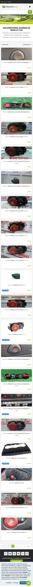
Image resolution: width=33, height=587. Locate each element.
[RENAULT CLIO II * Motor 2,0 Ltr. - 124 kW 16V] (16, 400)
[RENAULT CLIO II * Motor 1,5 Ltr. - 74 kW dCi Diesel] (16, 375)
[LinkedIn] (14, 554)
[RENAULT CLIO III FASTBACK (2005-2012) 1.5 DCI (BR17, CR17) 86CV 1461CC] (16, 326)
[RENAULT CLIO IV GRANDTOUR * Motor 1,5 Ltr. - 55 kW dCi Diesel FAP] (16, 177)
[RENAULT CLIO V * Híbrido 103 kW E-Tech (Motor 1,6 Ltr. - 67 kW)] (16, 449)
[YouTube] (10, 554)
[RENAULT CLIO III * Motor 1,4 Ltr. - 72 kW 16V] (16, 301)
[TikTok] (27, 554)
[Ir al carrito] (30, 7)
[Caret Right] (24, 546)
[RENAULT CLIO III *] (16, 474)
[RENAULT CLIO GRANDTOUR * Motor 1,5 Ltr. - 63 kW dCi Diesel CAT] (16, 153)
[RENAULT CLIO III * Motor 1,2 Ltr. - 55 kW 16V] (16, 128)
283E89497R (5, 414)
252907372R (5, 290)
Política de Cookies (21, 579)
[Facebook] (6, 554)
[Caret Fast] (9, 546)
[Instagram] (23, 554)
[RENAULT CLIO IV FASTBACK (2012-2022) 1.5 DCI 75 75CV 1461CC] (16, 276)
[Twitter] (18, 554)
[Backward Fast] (5, 546)
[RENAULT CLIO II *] (16, 54)
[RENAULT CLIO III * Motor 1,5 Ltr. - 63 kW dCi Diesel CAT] (16, 78)
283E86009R (5, 463)
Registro (9, 1)
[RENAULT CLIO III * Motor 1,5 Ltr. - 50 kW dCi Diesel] (16, 499)
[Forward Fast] (28, 546)
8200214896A (5, 340)
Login (4, 1)
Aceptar (23, 582)
